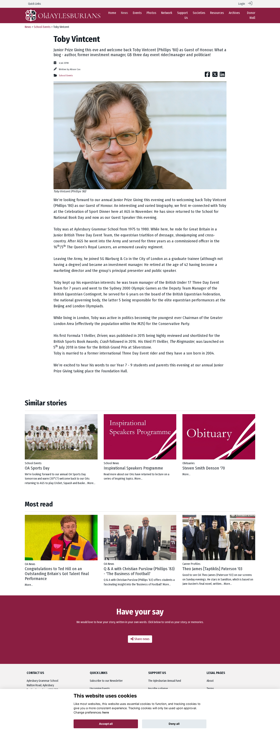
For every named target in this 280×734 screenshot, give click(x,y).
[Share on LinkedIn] (222, 75)
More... (91, 483)
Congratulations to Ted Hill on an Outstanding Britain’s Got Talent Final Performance (57, 573)
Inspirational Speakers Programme (133, 468)
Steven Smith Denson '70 (203, 468)
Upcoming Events (100, 688)
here (105, 712)
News (28, 27)
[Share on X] (214, 75)
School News (111, 463)
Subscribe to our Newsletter (106, 681)
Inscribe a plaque (158, 688)
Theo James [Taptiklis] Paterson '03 (212, 568)
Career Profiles (191, 564)
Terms (210, 688)
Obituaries (188, 463)
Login (241, 4)
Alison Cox (75, 69)
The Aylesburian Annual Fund (164, 681)
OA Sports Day (37, 468)
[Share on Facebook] (207, 75)
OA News (30, 564)
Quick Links (34, 4)
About (210, 681)
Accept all (106, 723)
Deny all (174, 723)
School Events (42, 27)
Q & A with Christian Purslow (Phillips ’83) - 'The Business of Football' (139, 571)
